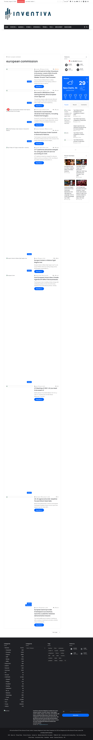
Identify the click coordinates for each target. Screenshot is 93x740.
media (55, 658)
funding (62, 653)
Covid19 (56, 650)
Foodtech (8, 683)
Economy (8, 652)
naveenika (37, 69)
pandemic (50, 660)
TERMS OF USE (57, 735)
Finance (8, 654)
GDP (7, 656)
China (55, 648)
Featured (7, 668)
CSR (9, 735)
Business (20, 27)
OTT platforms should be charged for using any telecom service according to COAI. (46, 152)
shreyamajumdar (38, 90)
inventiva (63, 655)
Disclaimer (46, 737)
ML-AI (7, 690)
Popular (66, 104)
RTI (5, 672)
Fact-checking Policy (81, 735)
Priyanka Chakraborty (39, 128)
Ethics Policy (31, 737)
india (53, 655)
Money (7, 659)
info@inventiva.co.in (43, 724)
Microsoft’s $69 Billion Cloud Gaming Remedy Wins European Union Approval (45, 94)
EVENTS (7, 665)
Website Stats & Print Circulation (45, 735)
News (60, 658)
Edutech (8, 679)
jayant (36, 386)
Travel (7, 697)
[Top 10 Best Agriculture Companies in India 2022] (68, 121)
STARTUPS (7, 677)
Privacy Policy (19, 735)
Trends (45, 27)
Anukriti (36, 607)
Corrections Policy (39, 737)
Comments (84, 104)
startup (55, 660)
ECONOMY (62, 650)
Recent (75, 104)
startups (61, 660)
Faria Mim (37, 147)
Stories (28, 27)
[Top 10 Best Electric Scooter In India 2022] (68, 142)
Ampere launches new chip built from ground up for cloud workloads (79, 127)
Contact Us (34, 735)
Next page (55, 632)
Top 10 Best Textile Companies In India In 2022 (78, 134)
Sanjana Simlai (38, 275)
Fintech (7, 681)
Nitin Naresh (37, 496)
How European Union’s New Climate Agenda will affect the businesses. (46, 278)
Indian (57, 655)
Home (6, 27)
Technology (9, 695)
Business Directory (58, 737)
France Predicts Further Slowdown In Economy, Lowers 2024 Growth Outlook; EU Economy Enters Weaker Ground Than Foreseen (46, 74)
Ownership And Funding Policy (68, 735)
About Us (13, 735)
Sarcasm (7, 674)
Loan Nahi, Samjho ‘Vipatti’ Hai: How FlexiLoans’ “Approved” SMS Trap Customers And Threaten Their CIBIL (50, 1)
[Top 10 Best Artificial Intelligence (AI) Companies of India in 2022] (68, 113)
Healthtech (8, 688)
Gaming (8, 686)
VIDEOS (7, 706)
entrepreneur (51, 653)
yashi (36, 258)
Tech (50, 27)
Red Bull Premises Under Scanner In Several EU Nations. (45, 133)
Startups (12, 27)
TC (65, 660)
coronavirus (60, 648)
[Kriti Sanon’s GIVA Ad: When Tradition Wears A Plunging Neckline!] (69, 162)
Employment (58, 27)
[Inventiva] (27, 14)
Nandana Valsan (38, 109)
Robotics (8, 692)
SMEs (7, 661)
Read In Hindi (67, 27)
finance (57, 653)
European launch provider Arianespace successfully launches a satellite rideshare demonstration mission (44, 613)
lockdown (50, 658)
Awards (51, 737)
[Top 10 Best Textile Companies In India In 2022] (68, 135)
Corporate (8, 650)
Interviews (36, 27)
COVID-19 (50, 650)
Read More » (39, 86)
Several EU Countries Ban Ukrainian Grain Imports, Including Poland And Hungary (46, 114)
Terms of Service (27, 735)
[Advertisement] (46, 41)
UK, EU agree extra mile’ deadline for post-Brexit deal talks (45, 500)
